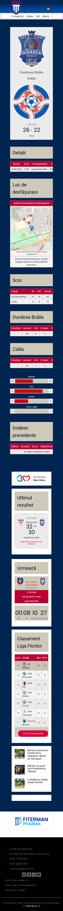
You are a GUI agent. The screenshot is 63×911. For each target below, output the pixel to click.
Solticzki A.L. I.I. (33, 906)
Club (25, 658)
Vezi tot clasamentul (33, 733)
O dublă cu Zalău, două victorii (38, 781)
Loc (18, 658)
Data (14, 446)
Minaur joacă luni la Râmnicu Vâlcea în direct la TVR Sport (38, 754)
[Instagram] (34, 874)
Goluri (27, 328)
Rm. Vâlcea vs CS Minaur (31, 583)
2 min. (45, 328)
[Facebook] (24, 874)
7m (36, 328)
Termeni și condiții (15, 890)
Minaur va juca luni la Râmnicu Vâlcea (37, 768)
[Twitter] (29, 874)
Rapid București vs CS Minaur (31, 543)
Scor (35, 446)
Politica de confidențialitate (20, 885)
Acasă (25, 446)
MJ (39, 658)
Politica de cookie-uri (16, 880)
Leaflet (19, 252)
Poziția (16, 328)
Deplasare (48, 446)
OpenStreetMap (40, 252)
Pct (44, 658)
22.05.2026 (31, 518)
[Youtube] (39, 874)
